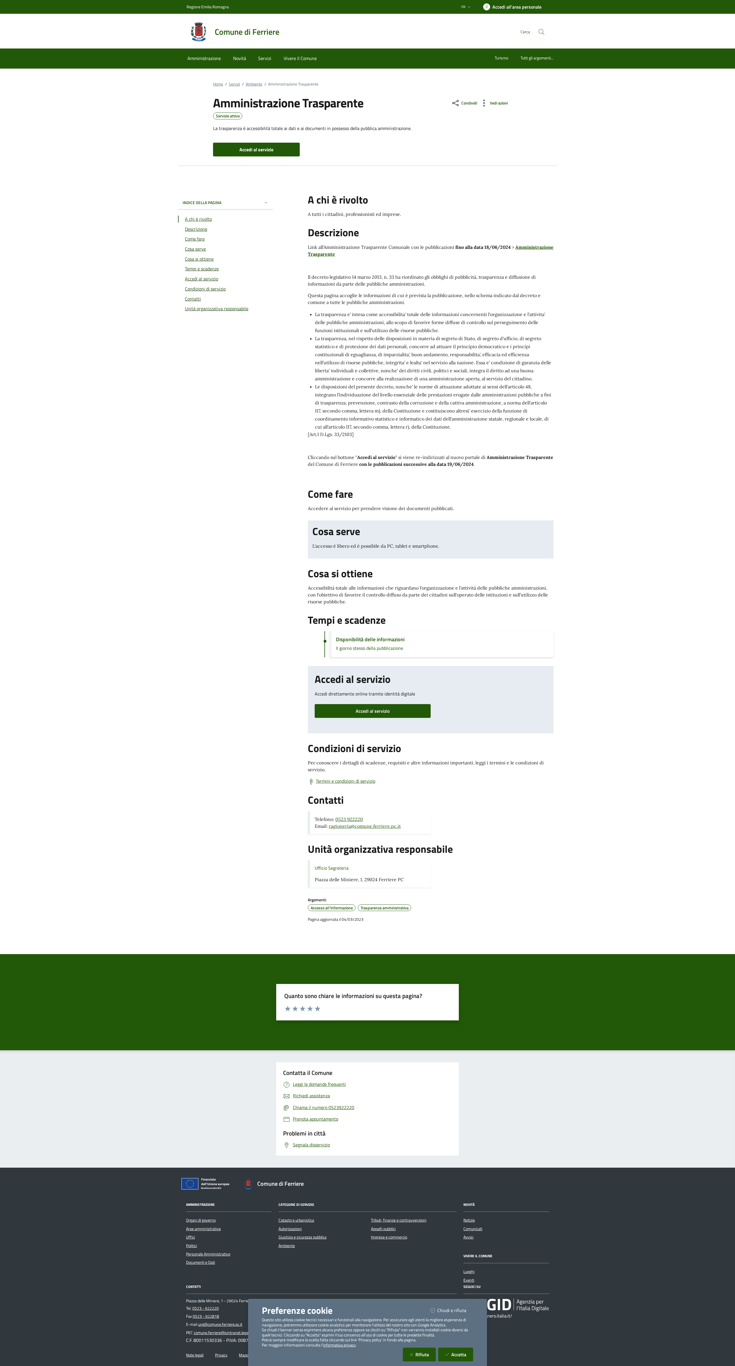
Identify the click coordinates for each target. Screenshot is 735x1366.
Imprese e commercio (389, 1237)
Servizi (234, 84)
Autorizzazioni (290, 1229)
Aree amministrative (203, 1229)
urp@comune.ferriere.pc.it (220, 1324)
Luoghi (469, 1271)
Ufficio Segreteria (332, 868)
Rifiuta (425, 1354)
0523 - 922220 (205, 1308)
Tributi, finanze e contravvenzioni (398, 1220)
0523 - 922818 (206, 1316)
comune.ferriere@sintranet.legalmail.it (227, 1333)
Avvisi (468, 1237)
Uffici (190, 1237)
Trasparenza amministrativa (385, 908)
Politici (191, 1246)
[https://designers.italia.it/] (506, 1305)
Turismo (501, 58)
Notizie (469, 1220)
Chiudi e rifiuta (455, 1310)
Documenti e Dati (200, 1262)
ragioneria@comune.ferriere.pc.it (365, 826)
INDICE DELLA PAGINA (202, 202)
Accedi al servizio (373, 711)
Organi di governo (201, 1220)
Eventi (468, 1280)
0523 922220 (349, 819)
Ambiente (254, 84)
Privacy (221, 1355)
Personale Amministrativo (208, 1254)
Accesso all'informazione (332, 908)
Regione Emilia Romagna (208, 7)
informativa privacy (339, 1345)
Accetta (462, 1354)
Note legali (195, 1355)
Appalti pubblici (383, 1229)
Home (218, 84)
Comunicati (472, 1229)
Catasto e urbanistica (296, 1220)
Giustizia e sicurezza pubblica (302, 1237)
